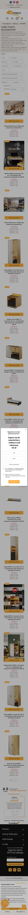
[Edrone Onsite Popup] (14, 457)
